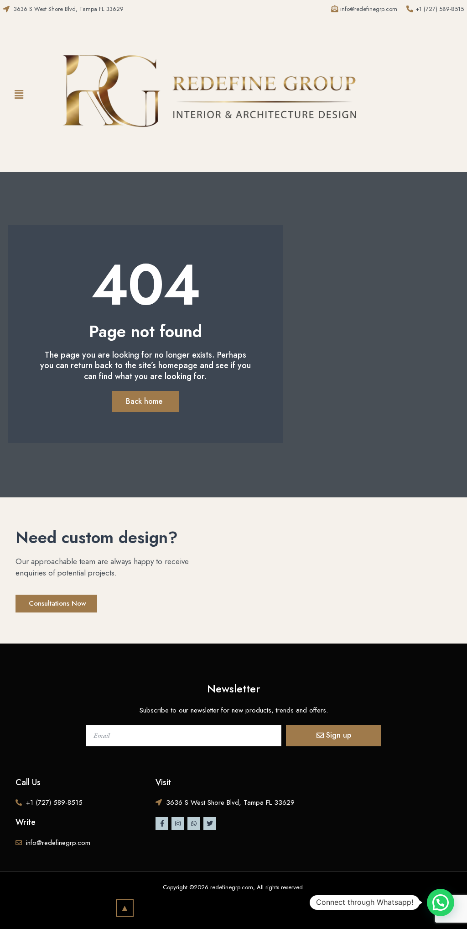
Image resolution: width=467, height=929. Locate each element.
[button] (19, 94)
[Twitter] (209, 823)
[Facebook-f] (162, 823)
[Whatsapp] (193, 823)
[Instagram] (177, 823)
